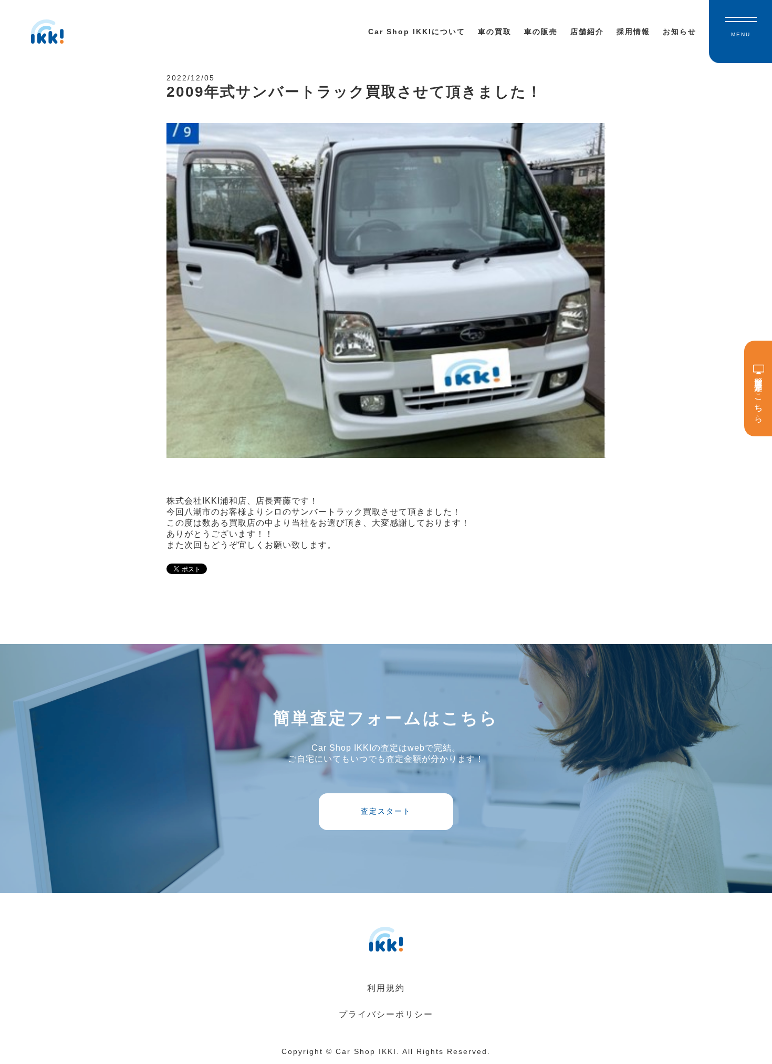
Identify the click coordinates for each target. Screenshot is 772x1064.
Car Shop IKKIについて (416, 31)
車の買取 (495, 31)
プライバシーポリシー (386, 1014)
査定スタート (386, 811)
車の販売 (541, 31)
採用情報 (633, 31)
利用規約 (386, 988)
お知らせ (679, 31)
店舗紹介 (587, 31)
